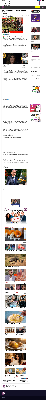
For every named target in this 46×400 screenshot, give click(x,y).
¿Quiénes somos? (38, 397)
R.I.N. (2, 8)
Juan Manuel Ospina (5, 13)
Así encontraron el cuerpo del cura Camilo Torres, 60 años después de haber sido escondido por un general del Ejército (35, 71)
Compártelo (10, 34)
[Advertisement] (15, 143)
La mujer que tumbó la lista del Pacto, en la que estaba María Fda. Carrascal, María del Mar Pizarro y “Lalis (35, 64)
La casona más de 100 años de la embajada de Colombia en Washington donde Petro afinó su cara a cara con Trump (35, 79)
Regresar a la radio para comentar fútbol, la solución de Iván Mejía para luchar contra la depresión (35, 75)
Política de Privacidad (42, 397)
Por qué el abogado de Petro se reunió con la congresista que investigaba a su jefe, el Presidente (35, 60)
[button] (42, 7)
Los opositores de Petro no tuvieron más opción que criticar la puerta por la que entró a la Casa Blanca (35, 67)
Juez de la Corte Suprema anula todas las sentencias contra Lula (23, 381)
